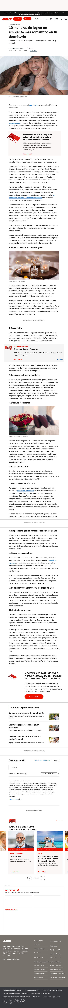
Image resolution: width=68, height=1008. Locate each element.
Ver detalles (18, 359)
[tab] (17, 773)
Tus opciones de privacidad (51, 996)
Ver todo (59, 359)
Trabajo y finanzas (21, 346)
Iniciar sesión (38, 760)
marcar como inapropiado (53, 801)
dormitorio (33, 105)
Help (56, 18)
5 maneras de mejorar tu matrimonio (26, 713)
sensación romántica (25, 490)
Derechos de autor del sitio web (40, 993)
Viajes (40, 853)
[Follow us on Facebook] (5, 1001)
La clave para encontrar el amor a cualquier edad (25, 737)
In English (33, 51)
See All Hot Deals (11, 909)
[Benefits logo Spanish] (8, 349)
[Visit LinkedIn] (22, 1001)
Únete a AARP (27, 153)
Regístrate (38, 19)
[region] (34, 786)
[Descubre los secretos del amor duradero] (54, 727)
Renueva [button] (27, 18)
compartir (43, 799)
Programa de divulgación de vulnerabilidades (16, 996)
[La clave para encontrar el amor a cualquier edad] (54, 740)
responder (13, 799)
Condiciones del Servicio (31, 990)
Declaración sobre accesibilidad (52, 990)
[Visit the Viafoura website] (38, 810)
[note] (34, 96)
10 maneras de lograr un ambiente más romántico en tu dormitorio (33, 32)
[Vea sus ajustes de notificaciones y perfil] (58, 773)
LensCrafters (15, 856)
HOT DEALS (10, 890)
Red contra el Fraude (26, 349)
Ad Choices (36, 996)
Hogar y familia (14, 24)
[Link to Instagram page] (17, 1001)
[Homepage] (7, 19)
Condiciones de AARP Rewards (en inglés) (15, 993)
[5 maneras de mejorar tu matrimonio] (54, 716)
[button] (63, 13)
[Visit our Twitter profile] (11, 1001)
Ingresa (47, 19)
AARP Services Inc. (55, 954)
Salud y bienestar (16, 853)
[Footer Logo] (13, 941)
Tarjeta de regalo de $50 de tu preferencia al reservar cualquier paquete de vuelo (48, 864)
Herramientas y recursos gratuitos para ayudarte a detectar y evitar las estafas (38, 353)
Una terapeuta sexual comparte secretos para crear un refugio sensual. (33, 42)
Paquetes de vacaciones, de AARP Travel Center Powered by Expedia (48, 858)
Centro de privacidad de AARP (12, 990)
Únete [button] (18, 18)
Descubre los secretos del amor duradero (24, 726)
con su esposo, (14, 123)
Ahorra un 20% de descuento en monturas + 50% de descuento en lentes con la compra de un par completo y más (20, 860)
